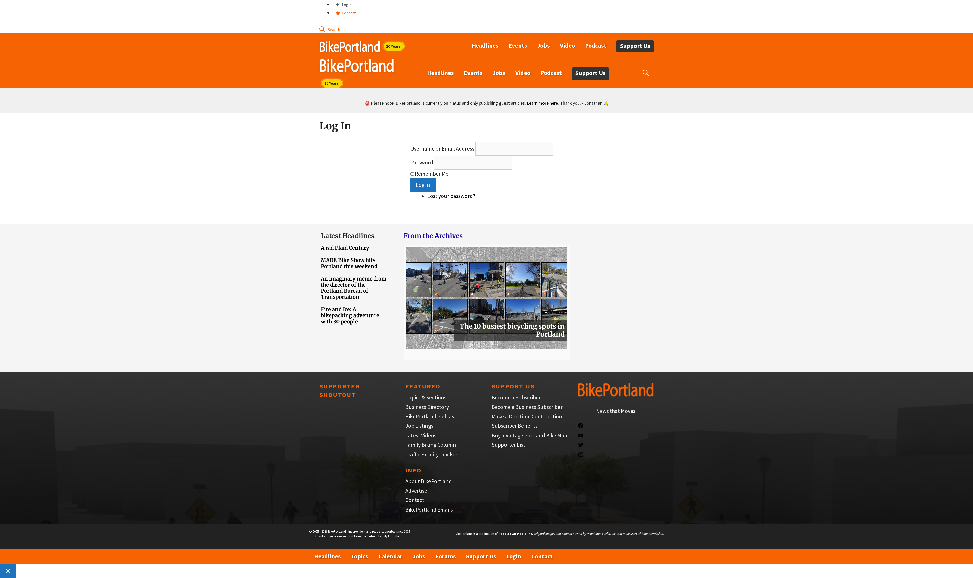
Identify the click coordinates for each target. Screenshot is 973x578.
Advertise (416, 490)
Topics (359, 556)
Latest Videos (420, 435)
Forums (445, 556)
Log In (423, 184)
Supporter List (508, 444)
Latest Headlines (348, 236)
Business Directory (427, 407)
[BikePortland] (356, 67)
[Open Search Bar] (329, 29)
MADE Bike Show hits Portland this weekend (349, 263)
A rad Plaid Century (345, 248)
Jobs (543, 45)
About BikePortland (428, 481)
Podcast (595, 45)
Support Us (635, 46)
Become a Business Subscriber (527, 407)
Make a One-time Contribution (527, 416)
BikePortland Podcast (430, 416)
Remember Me (431, 173)
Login (346, 4)
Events (518, 45)
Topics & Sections (425, 397)
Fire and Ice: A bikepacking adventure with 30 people (350, 315)
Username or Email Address (442, 148)
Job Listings (419, 425)
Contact (348, 12)
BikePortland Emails (429, 509)
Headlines (485, 45)
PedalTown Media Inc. (515, 534)
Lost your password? (451, 195)
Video (567, 45)
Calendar (390, 556)
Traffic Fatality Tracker (431, 454)
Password (421, 162)
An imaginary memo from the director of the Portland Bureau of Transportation (353, 287)
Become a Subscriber (516, 397)
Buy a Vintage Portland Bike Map (529, 435)
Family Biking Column (430, 444)
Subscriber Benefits (515, 425)
